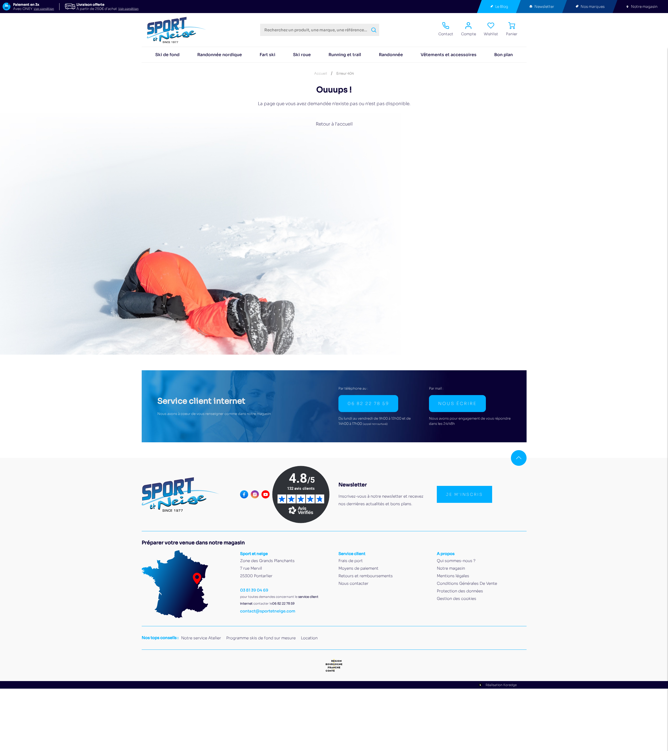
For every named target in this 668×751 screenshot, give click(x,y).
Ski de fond (167, 54)
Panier (511, 34)
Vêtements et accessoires (448, 54)
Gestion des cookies (456, 598)
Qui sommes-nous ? (456, 560)
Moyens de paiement (358, 568)
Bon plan (503, 54)
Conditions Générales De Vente (467, 583)
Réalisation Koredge (501, 685)
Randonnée (391, 54)
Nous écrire (457, 403)
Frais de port (350, 560)
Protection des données (460, 590)
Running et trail (345, 54)
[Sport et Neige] (178, 30)
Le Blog (501, 6)
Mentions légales (453, 575)
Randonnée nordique (219, 54)
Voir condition (44, 8)
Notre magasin (644, 6)
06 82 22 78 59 (368, 403)
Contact (445, 34)
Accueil (320, 73)
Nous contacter (353, 583)
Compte (468, 34)
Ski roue (302, 54)
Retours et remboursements (365, 575)
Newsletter (544, 6)
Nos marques (593, 6)
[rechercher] (373, 30)
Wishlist (491, 34)
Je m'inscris (464, 494)
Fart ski (267, 54)
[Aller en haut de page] (519, 458)
